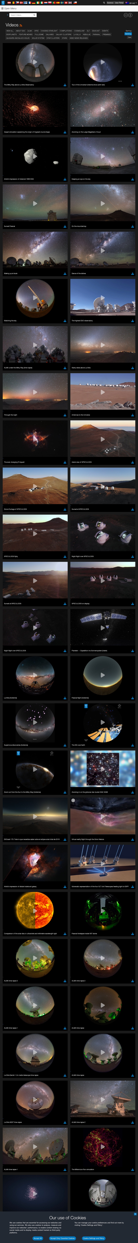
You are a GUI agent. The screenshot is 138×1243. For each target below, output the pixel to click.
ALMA (29, 31)
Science (110, 3)
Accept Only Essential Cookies (62, 1238)
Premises (107, 34)
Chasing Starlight (49, 31)
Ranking (128, 34)
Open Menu (10, 8)
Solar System (38, 38)
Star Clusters (53, 38)
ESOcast (96, 31)
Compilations (66, 31)
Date (129, 37)
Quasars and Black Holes (18, 38)
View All (9, 31)
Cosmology (79, 31)
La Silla (77, 34)
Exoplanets (11, 34)
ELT (88, 31)
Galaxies (50, 34)
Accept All (38, 1238)
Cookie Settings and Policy (93, 1238)
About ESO (20, 31)
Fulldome (39, 34)
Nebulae (86, 34)
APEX (36, 31)
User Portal (119, 3)
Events (105, 31)
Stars (64, 38)
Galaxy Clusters (63, 34)
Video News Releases (79, 38)
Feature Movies (25, 34)
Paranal (96, 34)
